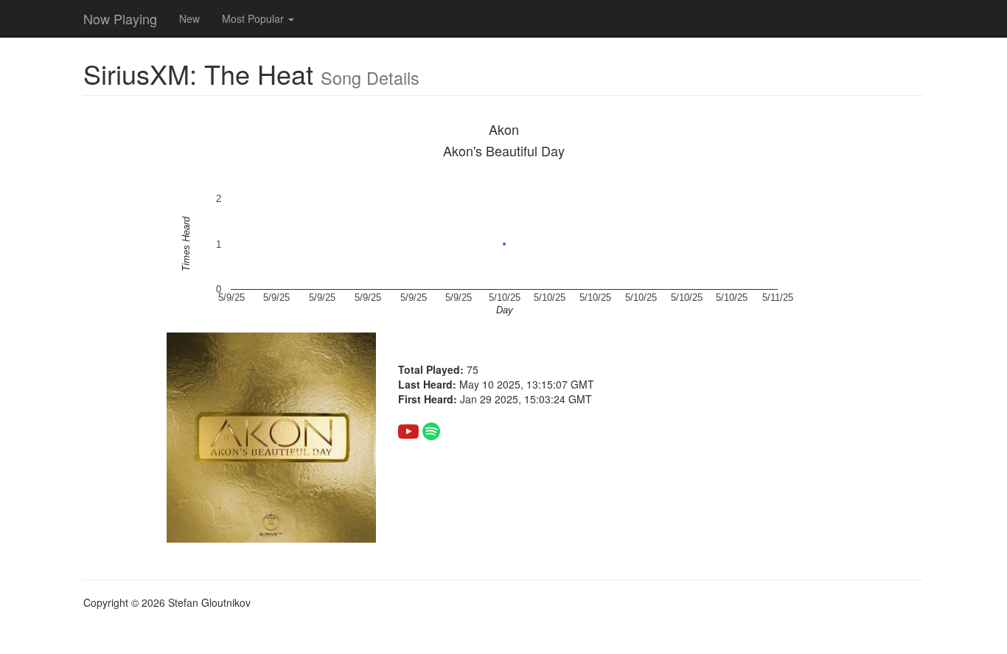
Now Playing (120, 18)
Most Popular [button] (254, 18)
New (189, 18)
